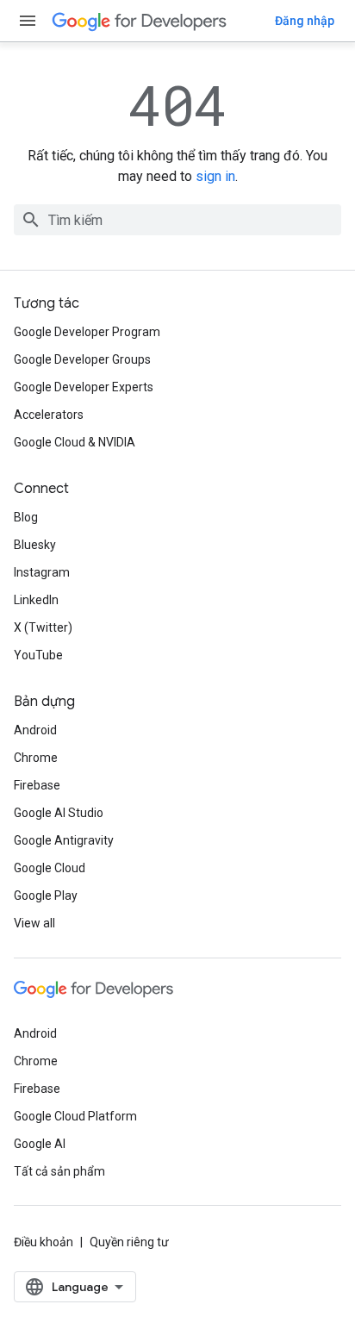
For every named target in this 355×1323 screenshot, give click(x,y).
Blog (26, 517)
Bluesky (35, 545)
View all (34, 923)
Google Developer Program (87, 332)
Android (35, 730)
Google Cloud (49, 868)
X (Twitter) (43, 627)
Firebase (37, 785)
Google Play (46, 895)
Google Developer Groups (82, 359)
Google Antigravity (64, 840)
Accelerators (49, 414)
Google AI (39, 1144)
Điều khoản (43, 1242)
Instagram (42, 572)
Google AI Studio (58, 813)
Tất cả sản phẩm (59, 1171)
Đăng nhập (304, 21)
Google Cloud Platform (75, 1116)
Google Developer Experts (83, 387)
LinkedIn (36, 600)
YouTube (38, 655)
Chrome (36, 757)
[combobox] (177, 219)
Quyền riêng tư (129, 1242)
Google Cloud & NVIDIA (74, 442)
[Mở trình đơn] (27, 20)
